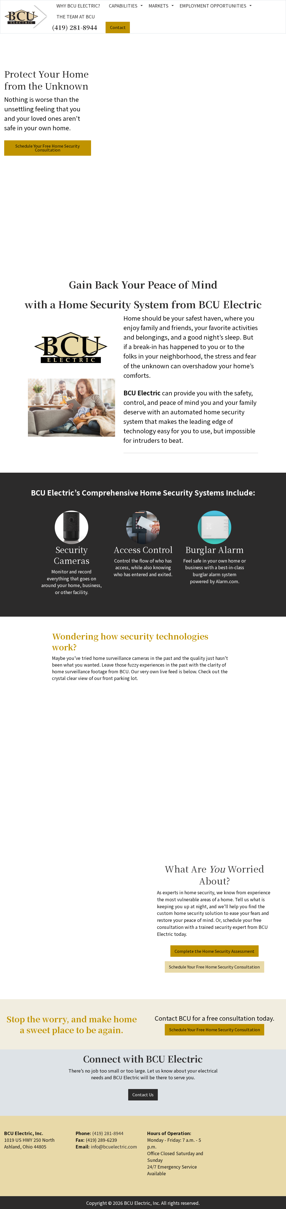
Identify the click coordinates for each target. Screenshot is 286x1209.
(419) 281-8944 (74, 27)
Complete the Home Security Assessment (214, 951)
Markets (158, 5)
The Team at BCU (75, 16)
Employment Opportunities (213, 5)
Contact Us (143, 1094)
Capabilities (123, 5)
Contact (118, 27)
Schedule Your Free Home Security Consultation (47, 148)
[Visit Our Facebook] (223, 1141)
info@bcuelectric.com (114, 1146)
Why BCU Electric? (78, 5)
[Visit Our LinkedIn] (232, 1141)
